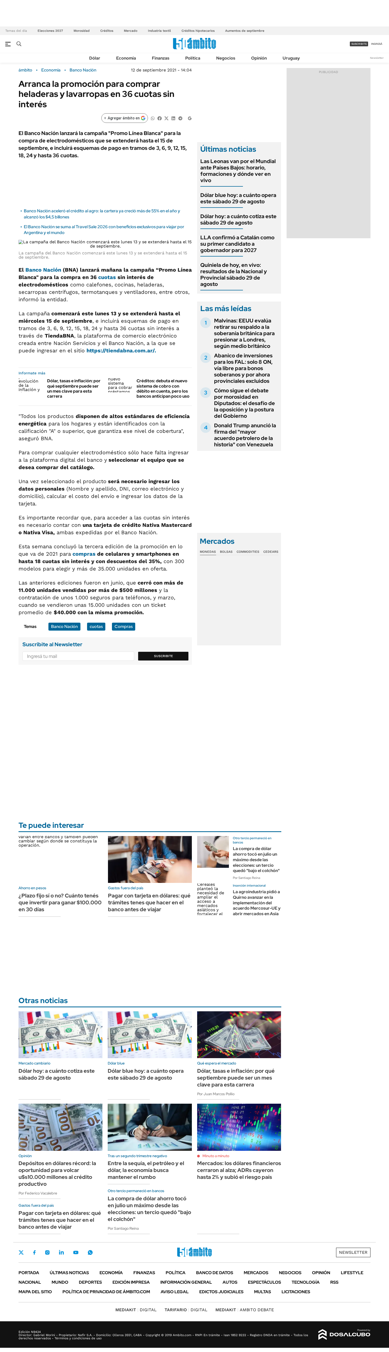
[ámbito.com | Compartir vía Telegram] (180, 117)
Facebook (34, 1252)
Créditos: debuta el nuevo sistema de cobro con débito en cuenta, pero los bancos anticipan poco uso (163, 388)
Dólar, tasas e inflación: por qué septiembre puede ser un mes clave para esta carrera (74, 388)
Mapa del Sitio (35, 1292)
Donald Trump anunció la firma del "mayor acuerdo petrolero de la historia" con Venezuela (245, 435)
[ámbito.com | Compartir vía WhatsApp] (153, 117)
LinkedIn (61, 1252)
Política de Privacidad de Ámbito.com (106, 1292)
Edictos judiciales (221, 1292)
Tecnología (306, 1282)
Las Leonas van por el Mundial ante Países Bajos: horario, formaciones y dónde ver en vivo (238, 171)
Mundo (60, 1282)
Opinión (259, 58)
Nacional (30, 1282)
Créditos (106, 31)
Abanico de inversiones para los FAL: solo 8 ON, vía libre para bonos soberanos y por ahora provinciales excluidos (243, 368)
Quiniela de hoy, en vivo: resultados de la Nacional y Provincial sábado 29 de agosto (233, 275)
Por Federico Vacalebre (38, 1193)
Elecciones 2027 (50, 31)
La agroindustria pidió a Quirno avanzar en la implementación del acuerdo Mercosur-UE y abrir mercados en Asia (257, 903)
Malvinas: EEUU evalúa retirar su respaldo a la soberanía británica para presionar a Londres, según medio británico (244, 333)
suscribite (359, 43)
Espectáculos (264, 1282)
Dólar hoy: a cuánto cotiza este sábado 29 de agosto (238, 219)
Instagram (47, 1252)
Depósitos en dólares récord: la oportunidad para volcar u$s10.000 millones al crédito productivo (57, 1173)
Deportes (90, 1282)
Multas (262, 1292)
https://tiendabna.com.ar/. (121, 350)
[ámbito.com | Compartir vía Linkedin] (173, 117)
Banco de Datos (214, 1272)
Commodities (248, 552)
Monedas (208, 552)
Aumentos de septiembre (244, 31)
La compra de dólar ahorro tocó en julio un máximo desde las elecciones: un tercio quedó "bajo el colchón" (256, 859)
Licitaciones (296, 1292)
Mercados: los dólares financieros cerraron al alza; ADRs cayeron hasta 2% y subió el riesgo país (239, 1170)
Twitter (21, 1252)
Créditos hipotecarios (198, 31)
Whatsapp (90, 1252)
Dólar (94, 58)
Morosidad (82, 31)
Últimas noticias (69, 1272)
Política (192, 58)
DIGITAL (136, 1309)
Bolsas (226, 552)
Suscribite (163, 656)
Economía (126, 58)
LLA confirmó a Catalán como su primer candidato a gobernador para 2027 (237, 244)
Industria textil (159, 31)
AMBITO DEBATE (244, 1309)
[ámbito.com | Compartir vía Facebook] (159, 117)
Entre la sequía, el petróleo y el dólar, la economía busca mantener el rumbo (146, 1170)
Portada (29, 1272)
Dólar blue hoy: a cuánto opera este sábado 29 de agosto (238, 198)
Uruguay (291, 58)
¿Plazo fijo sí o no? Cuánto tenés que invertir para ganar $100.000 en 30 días (60, 902)
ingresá (376, 43)
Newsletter (377, 57)
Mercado (130, 31)
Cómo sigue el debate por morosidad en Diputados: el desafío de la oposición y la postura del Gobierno (244, 403)
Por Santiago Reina (246, 878)
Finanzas (160, 58)
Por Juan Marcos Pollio (215, 1094)
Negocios (225, 58)
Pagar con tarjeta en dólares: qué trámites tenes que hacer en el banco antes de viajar (149, 902)
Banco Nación (83, 70)
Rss (334, 1282)
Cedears (270, 552)
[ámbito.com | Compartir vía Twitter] (166, 117)
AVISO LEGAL (175, 1292)
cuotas (107, 277)
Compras (124, 626)
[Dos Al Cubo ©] (344, 1334)
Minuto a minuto (215, 1155)
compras (84, 554)
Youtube (75, 1253)
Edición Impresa (131, 1282)
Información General (186, 1282)
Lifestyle (352, 1272)
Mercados (256, 1272)
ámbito (25, 70)
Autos (230, 1282)
